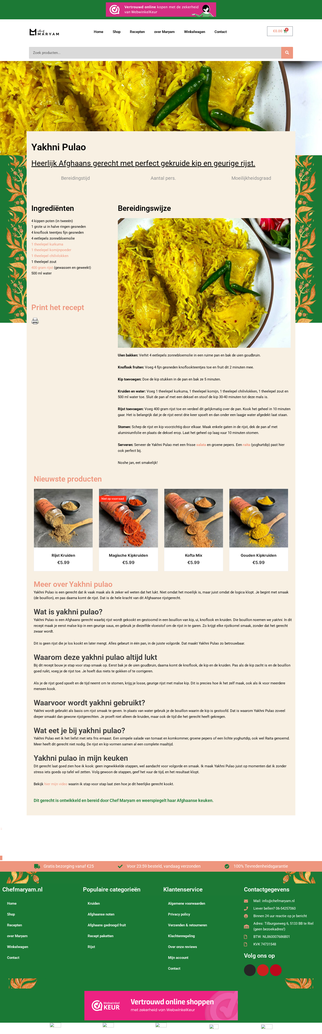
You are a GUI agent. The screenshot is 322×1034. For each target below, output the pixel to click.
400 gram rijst (42, 268)
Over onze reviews (182, 947)
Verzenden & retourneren (187, 925)
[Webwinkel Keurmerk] (161, 1005)
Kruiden (94, 903)
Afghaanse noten (101, 914)
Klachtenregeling (181, 936)
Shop (116, 32)
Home (98, 32)
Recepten (137, 32)
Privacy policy (179, 914)
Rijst (91, 947)
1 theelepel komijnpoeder (51, 250)
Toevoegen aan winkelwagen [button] (69, 523)
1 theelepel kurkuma (47, 244)
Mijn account (178, 958)
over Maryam (164, 32)
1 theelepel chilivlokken (49, 256)
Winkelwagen (194, 32)
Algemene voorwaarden (186, 903)
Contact (221, 32)
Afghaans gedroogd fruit (107, 925)
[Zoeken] (287, 53)
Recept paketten (100, 936)
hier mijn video (55, 784)
